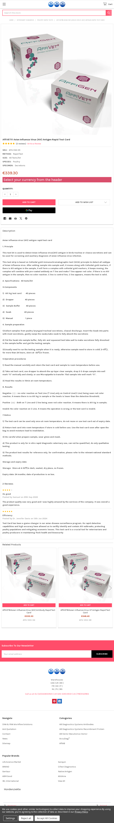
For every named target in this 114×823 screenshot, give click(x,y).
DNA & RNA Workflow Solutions (17, 724)
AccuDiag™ (64, 738)
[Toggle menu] (4, 4)
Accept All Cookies (47, 818)
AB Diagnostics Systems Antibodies (76, 724)
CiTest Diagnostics (67, 766)
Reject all (26, 818)
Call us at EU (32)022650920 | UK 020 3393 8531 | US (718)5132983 (57, 694)
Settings (10, 818)
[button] (84, 202)
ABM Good (7, 776)
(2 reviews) (21, 143)
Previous (4, 588)
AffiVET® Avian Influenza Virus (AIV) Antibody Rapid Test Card (29, 611)
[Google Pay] (29, 210)
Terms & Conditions (15, 799)
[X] (21, 218)
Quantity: (8, 188)
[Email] (10, 218)
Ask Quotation (9, 729)
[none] (57, 80)
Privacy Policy (98, 799)
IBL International (10, 781)
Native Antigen (65, 771)
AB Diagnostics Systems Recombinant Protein (81, 729)
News (5, 738)
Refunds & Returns (70, 799)
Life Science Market (11, 762)
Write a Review (34, 143)
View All (61, 781)
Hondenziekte (12, 789)
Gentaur (6, 771)
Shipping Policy (43, 799)
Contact (6, 734)
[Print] (15, 218)
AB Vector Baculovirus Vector (73, 734)
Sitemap (6, 743)
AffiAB (62, 743)
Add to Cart (29, 605)
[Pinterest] (26, 218)
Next (110, 588)
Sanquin (62, 762)
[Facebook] (5, 218)
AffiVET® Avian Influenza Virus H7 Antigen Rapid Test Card (85, 611)
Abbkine (62, 776)
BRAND (5, 766)
